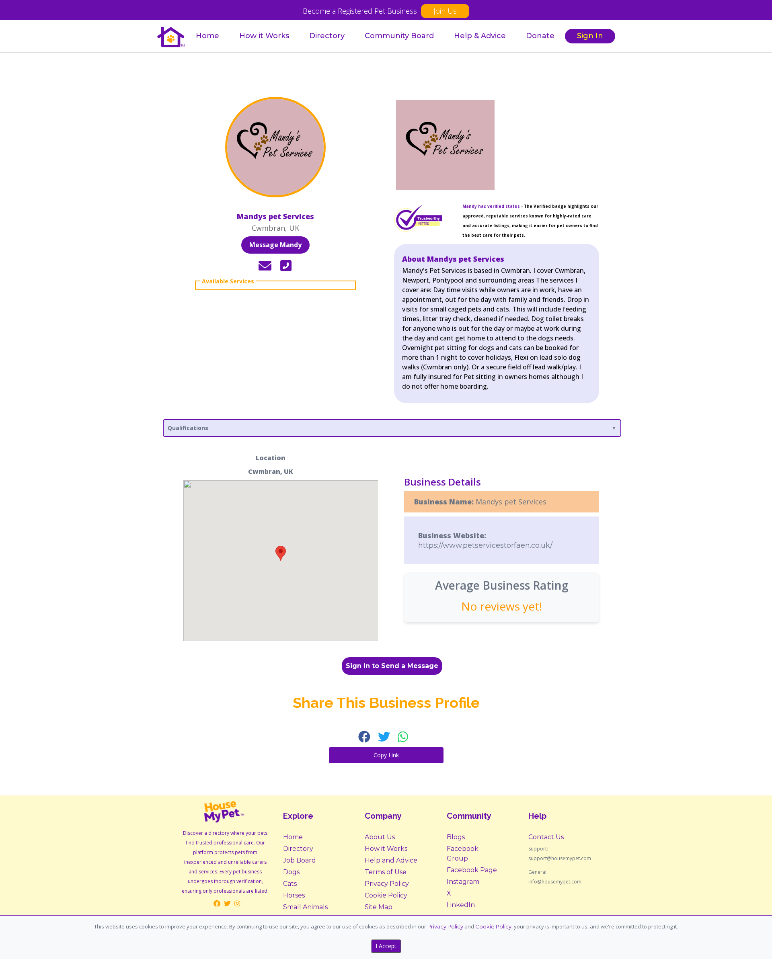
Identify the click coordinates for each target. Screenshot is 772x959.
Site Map (378, 907)
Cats (290, 883)
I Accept (386, 946)
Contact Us (546, 837)
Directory (327, 35)
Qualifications (188, 428)
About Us (380, 837)
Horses (294, 895)
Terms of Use (386, 872)
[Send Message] (265, 266)
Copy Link (386, 755)
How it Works (264, 35)
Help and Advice (391, 860)
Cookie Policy (386, 895)
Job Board (299, 860)
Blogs (456, 837)
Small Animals (305, 907)
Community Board (399, 35)
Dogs (291, 872)
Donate (540, 35)
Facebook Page (472, 870)
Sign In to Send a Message (392, 666)
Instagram (463, 881)
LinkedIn (461, 905)
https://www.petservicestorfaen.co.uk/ (485, 545)
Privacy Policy (387, 883)
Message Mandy (275, 244)
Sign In (590, 35)
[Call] (286, 266)
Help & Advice (480, 35)
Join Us (445, 11)
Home (207, 35)
